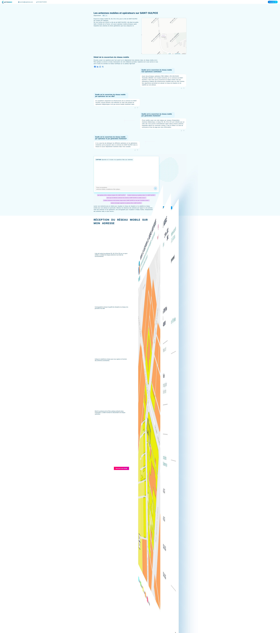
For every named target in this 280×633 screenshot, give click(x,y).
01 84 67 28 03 (42, 2)
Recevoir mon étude (121, 468)
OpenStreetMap (177, 53)
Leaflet (169, 53)
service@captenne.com (26, 2)
